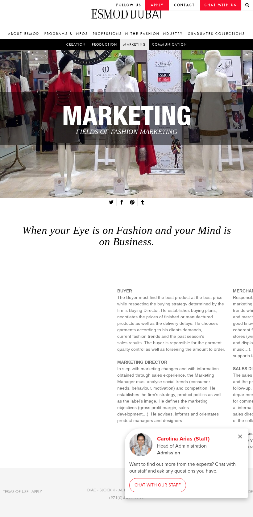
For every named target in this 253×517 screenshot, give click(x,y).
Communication (169, 45)
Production (104, 45)
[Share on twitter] (110, 202)
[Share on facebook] (121, 202)
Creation (76, 45)
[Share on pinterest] (131, 202)
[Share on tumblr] (142, 202)
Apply (157, 5)
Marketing (134, 45)
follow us (128, 5)
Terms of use (15, 491)
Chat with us (221, 5)
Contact (184, 5)
